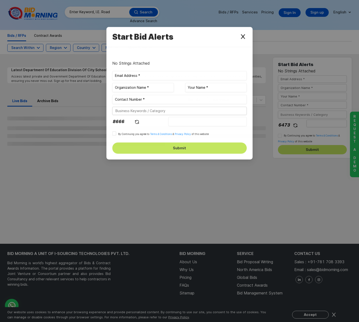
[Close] (243, 37)
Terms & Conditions (161, 134)
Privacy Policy (183, 134)
